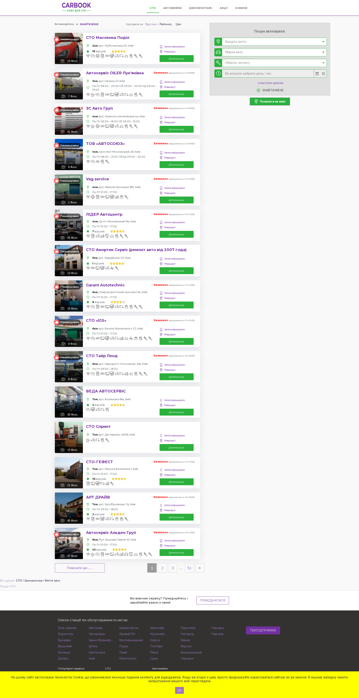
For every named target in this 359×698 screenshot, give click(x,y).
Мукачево (157, 634)
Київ (92, 658)
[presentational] (323, 42)
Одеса (155, 640)
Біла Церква (67, 628)
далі (199, 568)
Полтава (156, 646)
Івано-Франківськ (101, 640)
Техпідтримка (263, 630)
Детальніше (176, 58)
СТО (153, 8)
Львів (123, 652)
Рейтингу (166, 24)
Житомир (96, 628)
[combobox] (270, 42)
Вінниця (64, 652)
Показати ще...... (79, 568)
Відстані (150, 24)
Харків (185, 640)
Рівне (154, 652)
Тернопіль (188, 628)
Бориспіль (65, 634)
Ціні (178, 24)
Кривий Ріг (127, 634)
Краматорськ (129, 628)
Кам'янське (97, 652)
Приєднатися (212, 600)
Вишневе (65, 646)
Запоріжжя (97, 634)
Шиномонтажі (200, 8)
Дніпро (63, 658)
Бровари (64, 640)
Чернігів (217, 634)
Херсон (186, 646)
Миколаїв (157, 628)
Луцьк (123, 646)
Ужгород (187, 634)
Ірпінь (93, 646)
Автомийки (172, 8)
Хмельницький (191, 652)
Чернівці (217, 628)
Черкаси (187, 658)
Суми (154, 658)
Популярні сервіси (71, 668)
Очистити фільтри (270, 83)
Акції (224, 8)
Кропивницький (131, 640)
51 (189, 568)
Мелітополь (127, 658)
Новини (241, 8)
